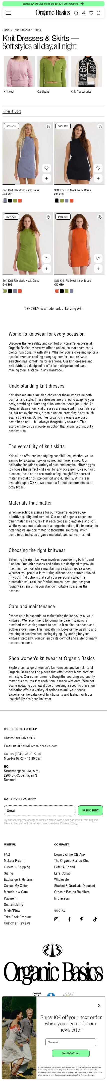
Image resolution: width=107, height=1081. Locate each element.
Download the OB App (69, 854)
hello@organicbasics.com (39, 746)
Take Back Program (18, 917)
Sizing (8, 873)
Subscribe (90, 810)
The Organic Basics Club (72, 860)
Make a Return (14, 860)
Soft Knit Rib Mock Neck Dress (20, 190)
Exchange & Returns (18, 879)
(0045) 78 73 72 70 (28, 754)
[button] (8, 13)
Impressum (62, 898)
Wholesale (61, 879)
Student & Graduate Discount (74, 885)
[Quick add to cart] (46, 178)
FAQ (7, 854)
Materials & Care (16, 891)
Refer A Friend (64, 867)
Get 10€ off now (71, 1053)
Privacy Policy (68, 823)
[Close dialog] (101, 1000)
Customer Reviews (17, 923)
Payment (10, 898)
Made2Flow (12, 910)
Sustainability (13, 904)
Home (5, 30)
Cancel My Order (16, 885)
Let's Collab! (63, 873)
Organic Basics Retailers (72, 891)
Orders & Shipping (17, 867)
